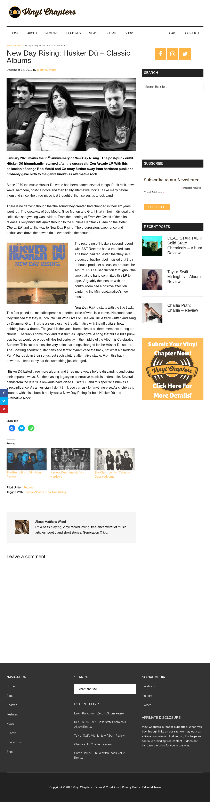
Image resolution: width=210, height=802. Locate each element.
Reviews (12, 705)
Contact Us (14, 742)
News (10, 723)
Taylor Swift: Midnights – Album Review (184, 276)
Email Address (154, 192)
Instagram (148, 695)
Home (9, 45)
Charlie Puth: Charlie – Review (93, 744)
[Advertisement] (172, 125)
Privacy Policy (131, 787)
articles (17, 45)
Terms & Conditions (107, 787)
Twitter (146, 705)
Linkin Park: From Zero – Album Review (99, 713)
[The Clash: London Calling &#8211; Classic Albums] (115, 459)
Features (12, 714)
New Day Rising (56, 492)
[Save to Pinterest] (4, 409)
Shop (10, 751)
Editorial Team (151, 787)
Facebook (148, 686)
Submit (11, 733)
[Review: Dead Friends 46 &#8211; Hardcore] (71, 459)
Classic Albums (34, 492)
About (10, 695)
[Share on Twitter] (4, 401)
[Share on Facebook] (4, 393)
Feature (28, 487)
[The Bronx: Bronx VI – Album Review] (27, 459)
